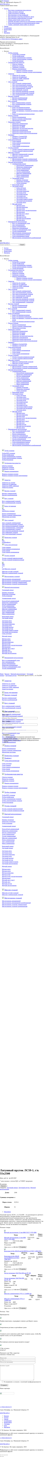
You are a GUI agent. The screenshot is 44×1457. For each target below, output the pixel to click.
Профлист (11, 135)
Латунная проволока (22, 191)
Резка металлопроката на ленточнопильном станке (23, 23)
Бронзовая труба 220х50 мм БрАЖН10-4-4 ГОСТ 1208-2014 (22, 1251)
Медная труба (20, 209)
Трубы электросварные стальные (22, 59)
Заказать (3, 1186)
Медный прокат (17, 204)
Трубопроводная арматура (16, 62)
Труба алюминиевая (22, 170)
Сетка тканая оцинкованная (20, 146)
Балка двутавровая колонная (21, 107)
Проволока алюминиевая (20, 123)
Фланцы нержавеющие (19, 69)
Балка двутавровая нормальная (21, 109)
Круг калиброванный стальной (21, 104)
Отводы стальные (17, 64)
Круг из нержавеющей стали (21, 223)
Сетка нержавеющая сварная (21, 234)
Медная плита (20, 205)
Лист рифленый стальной (20, 90)
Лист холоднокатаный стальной (22, 85)
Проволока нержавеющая (20, 130)
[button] (8, 5)
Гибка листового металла (16, 12)
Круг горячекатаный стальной (21, 102)
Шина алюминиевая (22, 176)
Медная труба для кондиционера (26, 210)
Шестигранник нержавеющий (21, 233)
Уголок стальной (13, 147)
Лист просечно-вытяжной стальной (23, 91)
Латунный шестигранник (24, 201)
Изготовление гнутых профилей (18, 15)
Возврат (22, 915)
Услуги (6, 8)
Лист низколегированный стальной (23, 93)
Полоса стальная (13, 115)
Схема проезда (15, 915)
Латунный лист (21, 196)
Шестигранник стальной (15, 157)
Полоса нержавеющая (19, 226)
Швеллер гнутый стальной (20, 156)
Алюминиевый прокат (19, 164)
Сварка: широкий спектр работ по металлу (21, 24)
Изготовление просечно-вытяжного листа (21, 16)
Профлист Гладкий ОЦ (19, 138)
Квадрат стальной (13, 96)
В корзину (23, 1247)
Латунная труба (21, 192)
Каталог (7, 674)
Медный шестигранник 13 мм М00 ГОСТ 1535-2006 (20, 1232)
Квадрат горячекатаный (19, 99)
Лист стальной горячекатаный (21, 83)
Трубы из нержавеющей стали (21, 229)
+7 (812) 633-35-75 (6, 39)
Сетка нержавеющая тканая (20, 236)
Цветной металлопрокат (15, 162)
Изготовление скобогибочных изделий (20, 18)
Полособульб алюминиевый (24, 165)
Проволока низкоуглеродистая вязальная (24, 133)
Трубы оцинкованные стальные (22, 57)
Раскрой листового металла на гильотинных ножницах (25, 21)
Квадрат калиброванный (19, 98)
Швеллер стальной (14, 152)
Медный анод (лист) (22, 213)
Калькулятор (8, 29)
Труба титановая (21, 183)
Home (1, 674)
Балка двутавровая (14, 106)
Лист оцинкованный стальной (21, 88)
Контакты (7, 32)
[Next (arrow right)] (3, 1456)
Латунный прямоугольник (24, 199)
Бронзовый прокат (18, 184)
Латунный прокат (17, 186)
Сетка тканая (16, 144)
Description (7, 1212)
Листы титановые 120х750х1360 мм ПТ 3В (17, 1273)
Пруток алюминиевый (23, 168)
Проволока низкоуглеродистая (21, 131)
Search (22, 244)
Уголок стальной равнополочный (22, 151)
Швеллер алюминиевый (23, 173)
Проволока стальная (14, 122)
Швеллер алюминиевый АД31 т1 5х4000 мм (17, 1293)
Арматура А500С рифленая (20, 78)
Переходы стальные (18, 65)
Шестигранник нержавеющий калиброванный (26, 238)
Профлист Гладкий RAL (19, 136)
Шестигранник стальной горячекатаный (24, 159)
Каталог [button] (6, 51)
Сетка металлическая (14, 139)
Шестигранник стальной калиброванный (25, 160)
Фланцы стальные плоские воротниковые (29, 72)
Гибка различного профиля (16, 13)
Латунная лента (21, 202)
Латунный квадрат (22, 194)
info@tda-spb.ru (5, 4)
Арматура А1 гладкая (18, 75)
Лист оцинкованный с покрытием (22, 94)
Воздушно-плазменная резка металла (19, 10)
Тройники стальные (18, 67)
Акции (6, 26)
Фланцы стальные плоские (24, 70)
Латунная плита (21, 189)
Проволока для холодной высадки (22, 128)
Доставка (3, 915)
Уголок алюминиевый (23, 172)
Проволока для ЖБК (18, 127)
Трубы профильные (18, 56)
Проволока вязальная (18, 125)
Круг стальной (12, 101)
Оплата (8, 915)
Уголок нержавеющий (19, 231)
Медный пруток (21, 217)
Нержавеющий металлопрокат (17, 221)
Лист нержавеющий (18, 225)
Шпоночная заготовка (19, 120)
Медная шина (20, 212)
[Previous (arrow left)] (1, 1456)
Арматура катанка (17, 80)
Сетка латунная (21, 188)
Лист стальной (12, 82)
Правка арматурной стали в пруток (19, 20)
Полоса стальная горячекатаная (21, 119)
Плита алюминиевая (22, 175)
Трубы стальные (13, 53)
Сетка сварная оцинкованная (21, 143)
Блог (5, 31)
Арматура (11, 73)
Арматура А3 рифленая (19, 77)
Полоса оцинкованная (19, 117)
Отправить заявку (17, 39)
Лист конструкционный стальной (22, 86)
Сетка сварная (16, 141)
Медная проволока (22, 207)
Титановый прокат (18, 178)
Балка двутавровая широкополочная (23, 114)
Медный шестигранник (23, 218)
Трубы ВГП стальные (18, 54)
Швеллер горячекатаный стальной (22, 154)
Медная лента (20, 220)
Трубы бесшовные (17, 61)
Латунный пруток (21, 197)
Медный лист (20, 215)
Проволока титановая (23, 181)
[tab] (24, 1212)
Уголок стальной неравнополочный (23, 149)
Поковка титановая (22, 180)
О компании (8, 28)
